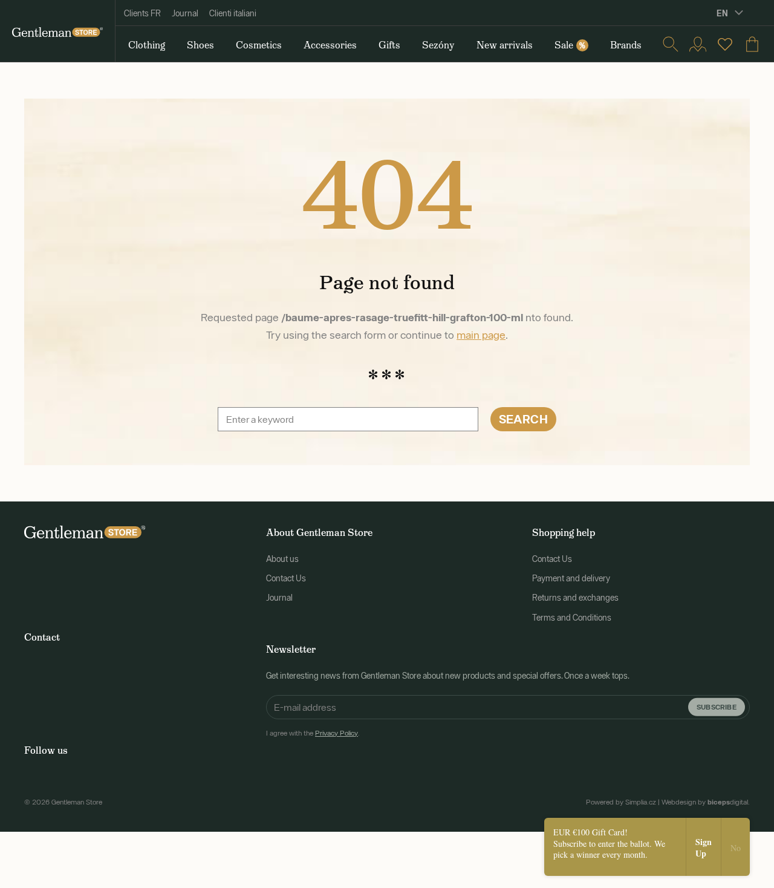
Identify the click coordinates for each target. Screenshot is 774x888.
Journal (185, 13)
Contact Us (286, 578)
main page (481, 334)
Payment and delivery (571, 578)
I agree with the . (313, 733)
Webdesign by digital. (706, 802)
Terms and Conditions (571, 617)
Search (523, 419)
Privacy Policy (336, 733)
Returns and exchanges (575, 597)
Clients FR (142, 13)
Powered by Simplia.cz (621, 802)
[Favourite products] (725, 44)
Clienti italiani (232, 13)
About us (282, 559)
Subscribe (717, 706)
